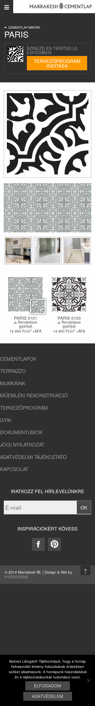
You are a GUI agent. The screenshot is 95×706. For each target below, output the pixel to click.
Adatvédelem (47, 696)
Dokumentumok (21, 432)
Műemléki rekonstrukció (34, 395)
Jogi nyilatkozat (22, 444)
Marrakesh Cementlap (58, 6)
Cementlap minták (23, 27)
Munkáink (12, 383)
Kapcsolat (14, 469)
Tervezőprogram (24, 407)
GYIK (5, 420)
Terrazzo (13, 370)
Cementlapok (18, 358)
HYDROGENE (16, 576)
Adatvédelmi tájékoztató (33, 456)
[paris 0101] (18, 250)
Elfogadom (47, 685)
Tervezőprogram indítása (57, 63)
